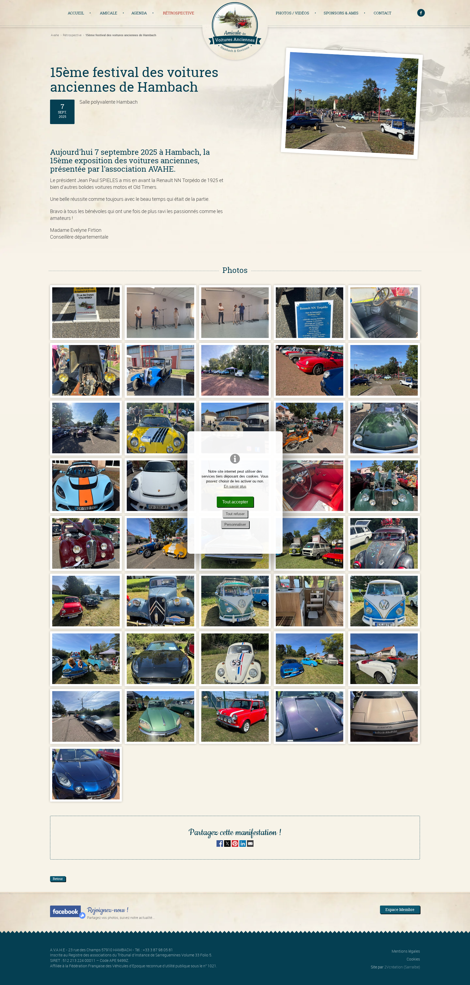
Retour (58, 878)
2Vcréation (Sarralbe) (402, 966)
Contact (382, 13)
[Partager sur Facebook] (220, 845)
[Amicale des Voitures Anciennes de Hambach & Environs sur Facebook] (421, 13)
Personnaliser (235, 524)
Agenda (139, 13)
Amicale (108, 13)
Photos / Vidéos (292, 13)
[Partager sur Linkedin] (242, 845)
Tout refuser (235, 514)
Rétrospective (178, 13)
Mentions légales (406, 951)
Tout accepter (235, 501)
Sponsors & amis (341, 13)
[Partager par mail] (250, 845)
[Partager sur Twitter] (228, 845)
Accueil (76, 13)
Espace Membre (400, 909)
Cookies (413, 959)
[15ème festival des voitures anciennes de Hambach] (86, 312)
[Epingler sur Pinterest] (235, 845)
